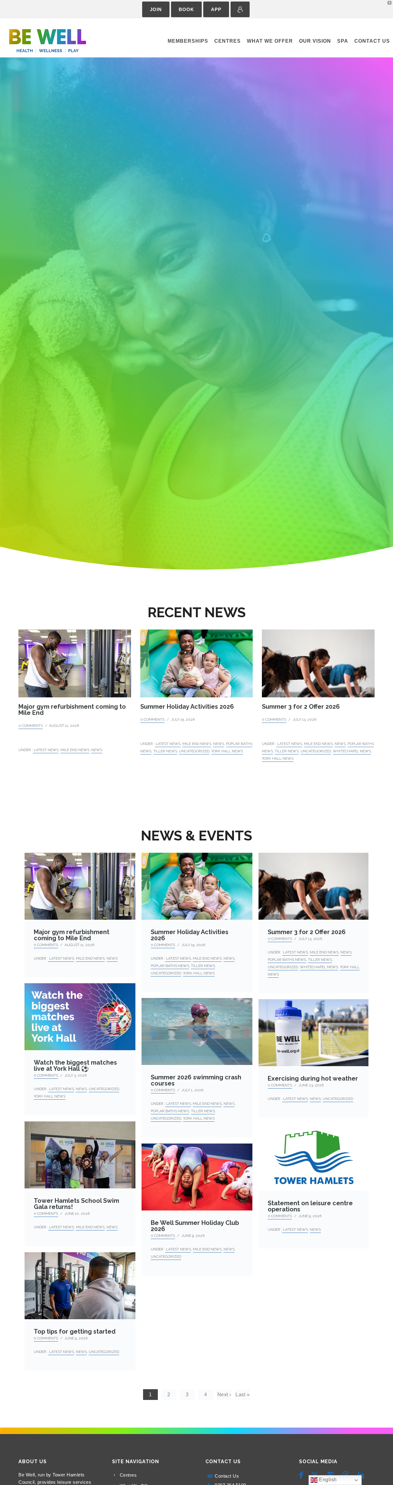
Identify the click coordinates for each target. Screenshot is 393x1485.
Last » (242, 1394)
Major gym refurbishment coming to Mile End (72, 710)
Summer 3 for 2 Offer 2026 (301, 707)
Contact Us (372, 41)
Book (186, 9)
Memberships (188, 41)
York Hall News (227, 751)
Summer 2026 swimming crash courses (196, 1080)
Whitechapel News (352, 751)
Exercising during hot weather (313, 1078)
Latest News (46, 750)
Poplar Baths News (170, 966)
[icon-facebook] (302, 1475)
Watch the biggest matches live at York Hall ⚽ (75, 1065)
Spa (342, 41)
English (327, 1479)
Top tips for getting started (74, 1331)
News (96, 750)
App (216, 9)
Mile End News (74, 750)
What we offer (270, 41)
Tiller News (165, 751)
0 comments (30, 725)
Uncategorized (194, 751)
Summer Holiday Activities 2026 (187, 707)
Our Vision (315, 41)
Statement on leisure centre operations (310, 1206)
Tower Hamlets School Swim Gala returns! (76, 1204)
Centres (227, 41)
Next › (224, 1394)
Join (156, 9)
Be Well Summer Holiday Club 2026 (195, 1226)
